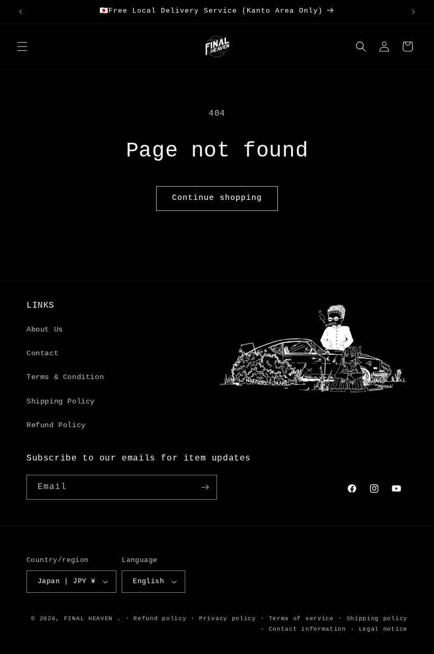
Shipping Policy (60, 401)
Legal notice (383, 629)
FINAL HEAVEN (88, 618)
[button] (22, 46)
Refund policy (159, 618)
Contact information (307, 629)
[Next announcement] (413, 11)
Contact (42, 353)
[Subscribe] (204, 487)
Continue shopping (217, 198)
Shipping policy (377, 618)
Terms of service (301, 618)
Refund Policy (56, 425)
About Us (44, 329)
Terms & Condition (65, 377)
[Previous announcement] (20, 11)
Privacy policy (227, 618)
